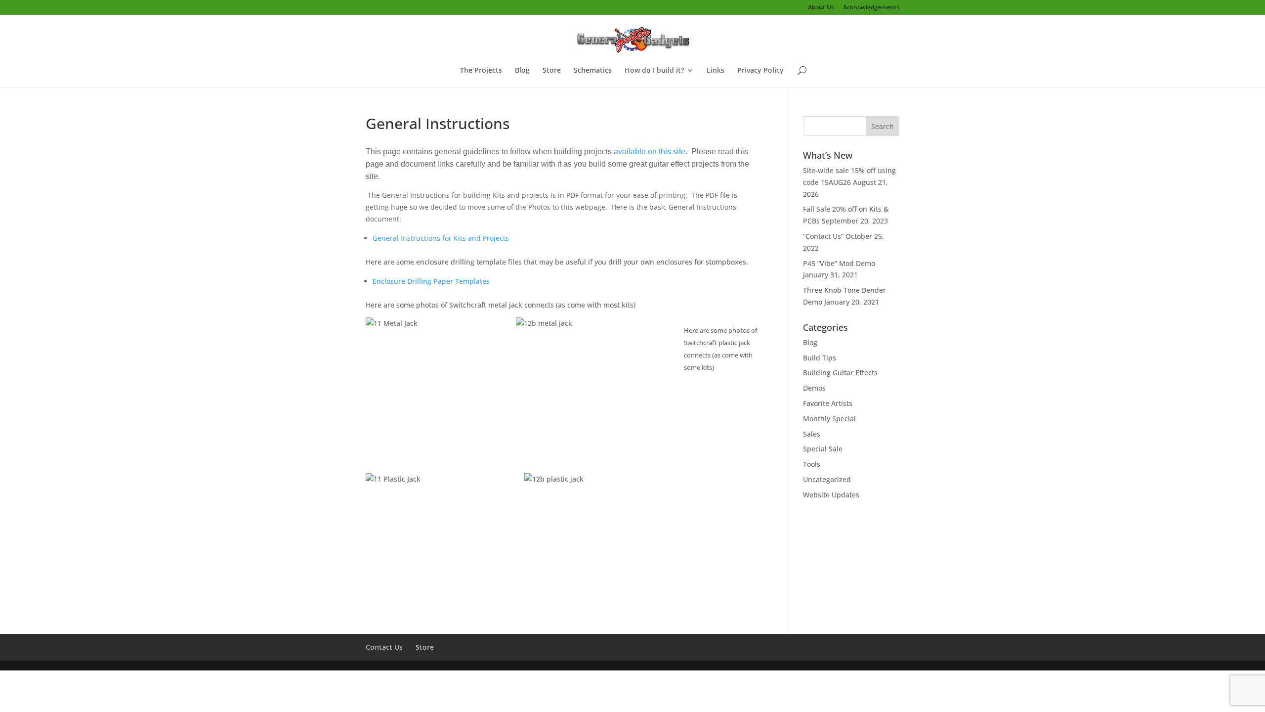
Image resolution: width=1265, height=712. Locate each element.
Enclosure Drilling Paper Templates (431, 281)
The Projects (481, 71)
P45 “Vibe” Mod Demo (839, 263)
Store (552, 71)
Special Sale (823, 448)
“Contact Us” (823, 236)
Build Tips (819, 357)
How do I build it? (654, 71)
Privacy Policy (760, 71)
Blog (522, 71)
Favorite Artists (827, 403)
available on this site (649, 151)
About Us (821, 7)
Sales (811, 434)
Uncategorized (827, 479)
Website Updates (831, 494)
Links (715, 71)
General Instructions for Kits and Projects (441, 238)
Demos (814, 388)
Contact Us (384, 647)
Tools (811, 464)
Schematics (593, 71)
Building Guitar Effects (840, 372)
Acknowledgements (871, 7)
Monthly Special (829, 418)
